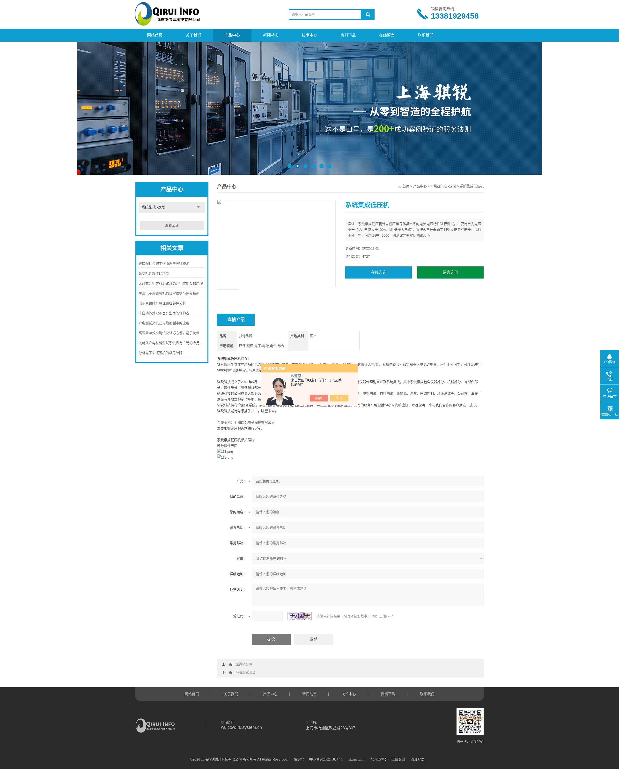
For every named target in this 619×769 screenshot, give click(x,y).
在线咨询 (378, 272)
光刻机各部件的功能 (154, 273)
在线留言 (387, 35)
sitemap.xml (357, 759)
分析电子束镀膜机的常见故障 (161, 353)
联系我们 (425, 35)
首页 (406, 186)
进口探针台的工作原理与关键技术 (164, 263)
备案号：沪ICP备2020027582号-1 (318, 759)
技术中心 (309, 35)
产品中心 (232, 35)
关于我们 (193, 35)
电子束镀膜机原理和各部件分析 (162, 303)
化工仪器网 (396, 759)
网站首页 (154, 35)
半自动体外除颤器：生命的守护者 (164, 313)
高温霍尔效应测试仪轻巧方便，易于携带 (169, 333)
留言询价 (450, 272)
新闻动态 (271, 35)
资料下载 (348, 35)
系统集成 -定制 (153, 207)
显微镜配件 (244, 664)
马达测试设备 (246, 672)
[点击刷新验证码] (299, 616)
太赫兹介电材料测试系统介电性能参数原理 (171, 283)
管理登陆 (417, 759)
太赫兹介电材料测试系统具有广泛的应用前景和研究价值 (172, 343)
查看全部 (172, 225)
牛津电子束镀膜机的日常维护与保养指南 (169, 293)
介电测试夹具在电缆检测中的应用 (164, 323)
